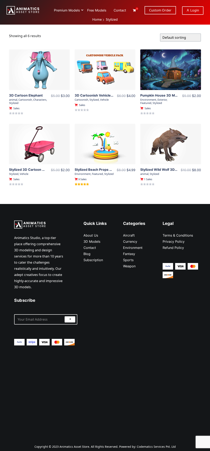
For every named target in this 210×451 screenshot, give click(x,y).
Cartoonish (25, 99)
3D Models (91, 241)
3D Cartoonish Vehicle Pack (97, 95)
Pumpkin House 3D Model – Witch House (173, 95)
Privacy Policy (174, 241)
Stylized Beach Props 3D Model (100, 169)
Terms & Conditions (178, 235)
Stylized (13, 103)
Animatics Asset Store (74, 447)
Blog (86, 254)
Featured (145, 103)
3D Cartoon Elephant (26, 95)
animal (13, 99)
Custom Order (160, 10)
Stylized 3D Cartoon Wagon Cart (35, 169)
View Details (39, 66)
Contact (89, 248)
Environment (148, 99)
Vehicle (104, 99)
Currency (130, 241)
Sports (128, 260)
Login (194, 10)
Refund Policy (173, 248)
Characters (39, 99)
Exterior (162, 99)
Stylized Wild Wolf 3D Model (163, 169)
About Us (90, 235)
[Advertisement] (45, 391)
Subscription (93, 260)
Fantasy (129, 254)
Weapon (129, 266)
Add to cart (39, 75)
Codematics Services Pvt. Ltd (156, 447)
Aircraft (129, 235)
